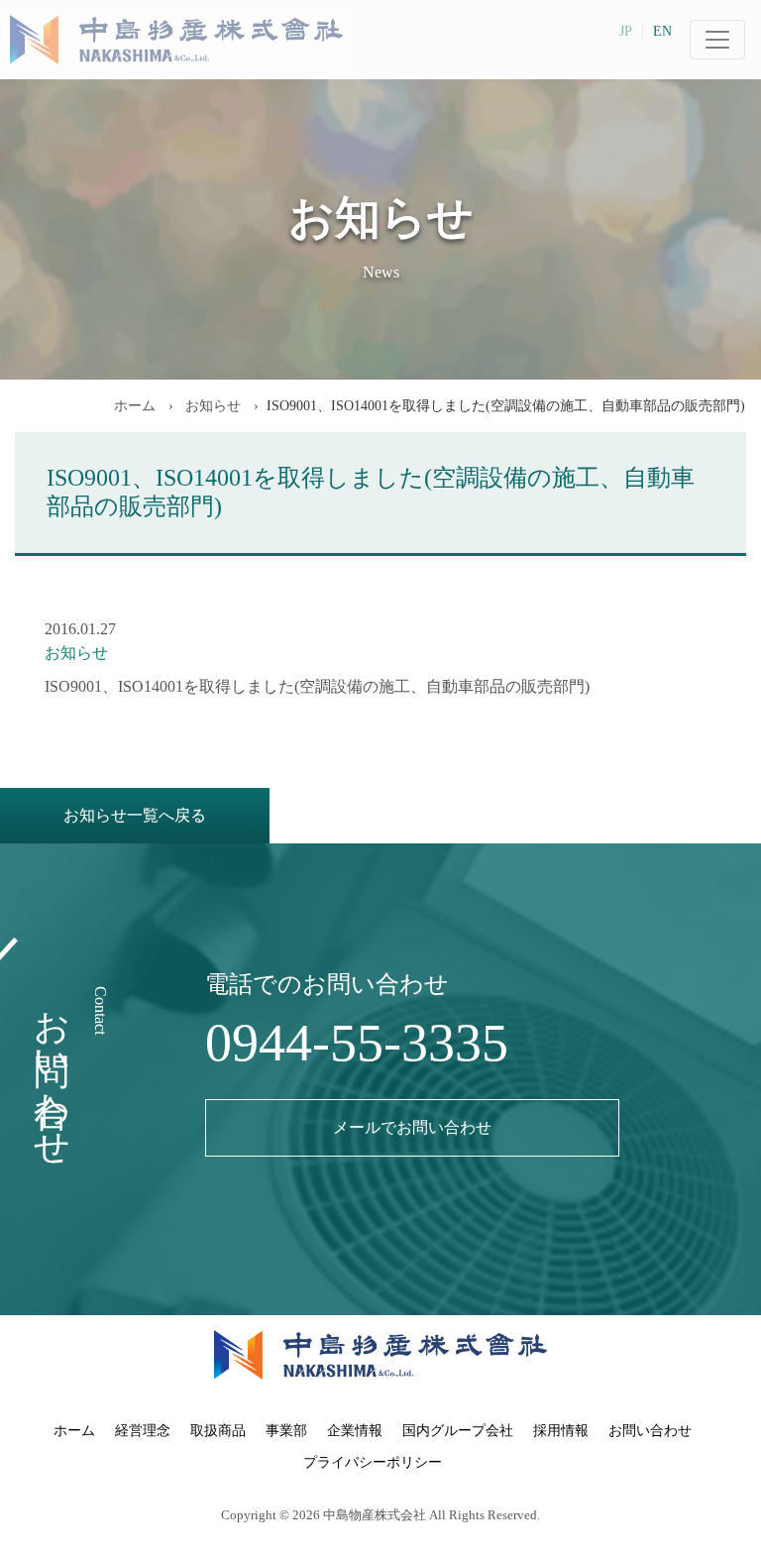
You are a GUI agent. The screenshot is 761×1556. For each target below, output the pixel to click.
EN (662, 32)
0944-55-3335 (356, 1042)
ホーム (135, 405)
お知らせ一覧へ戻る (134, 815)
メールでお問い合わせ (412, 1127)
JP (625, 32)
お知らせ (211, 405)
